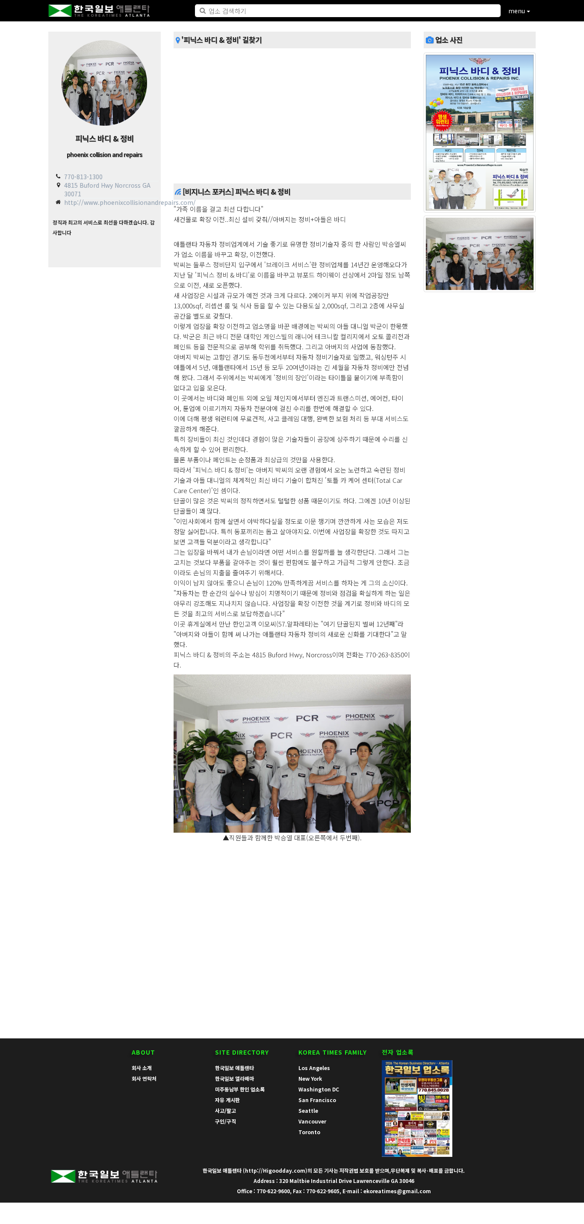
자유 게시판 (227, 1099)
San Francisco (317, 1099)
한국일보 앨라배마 (234, 1078)
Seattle (308, 1110)
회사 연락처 (144, 1078)
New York (310, 1078)
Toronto (309, 1131)
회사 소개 (142, 1067)
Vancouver (312, 1121)
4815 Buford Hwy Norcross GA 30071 (107, 189)
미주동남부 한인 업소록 (240, 1089)
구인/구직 (225, 1121)
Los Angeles (314, 1067)
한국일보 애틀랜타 (234, 1067)
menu (517, 10)
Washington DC (318, 1089)
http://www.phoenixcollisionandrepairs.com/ (130, 202)
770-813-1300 (83, 176)
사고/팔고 (225, 1110)
